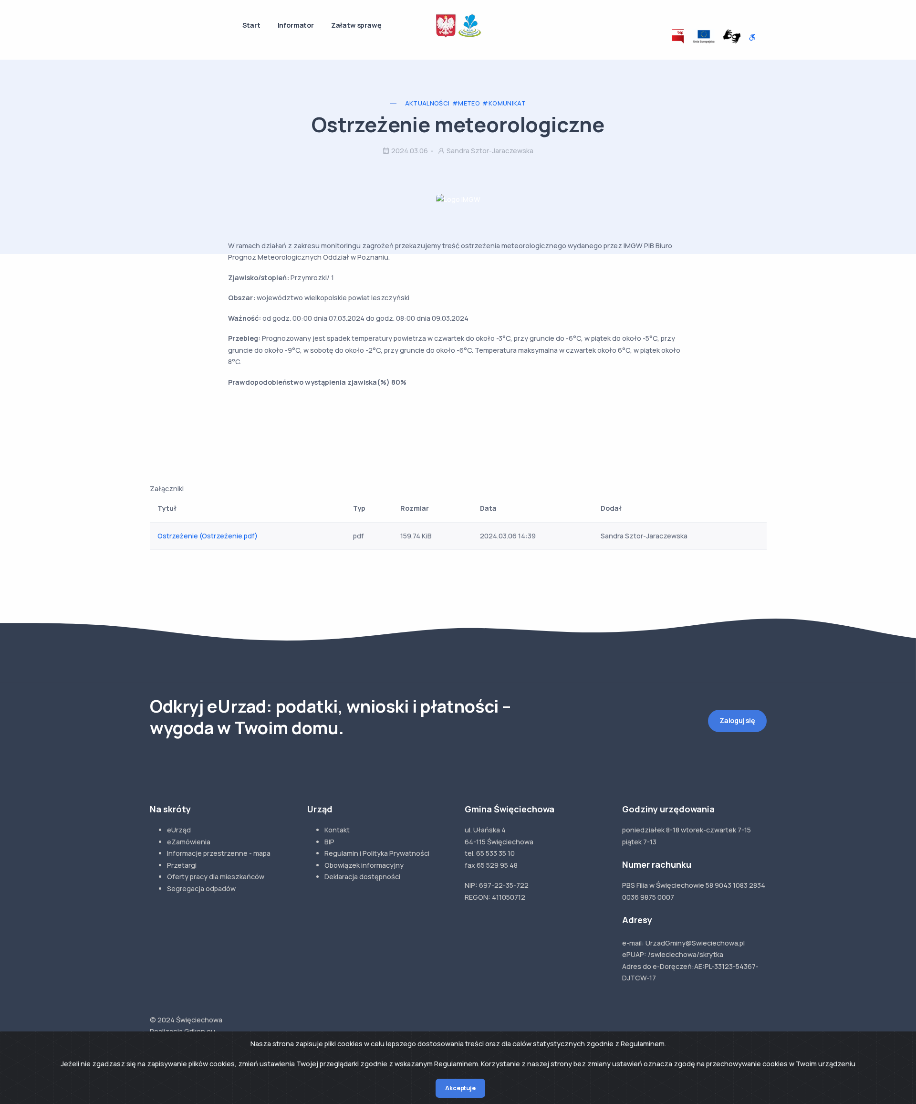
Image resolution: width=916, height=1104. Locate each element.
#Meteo (466, 103)
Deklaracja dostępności (362, 876)
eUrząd (179, 829)
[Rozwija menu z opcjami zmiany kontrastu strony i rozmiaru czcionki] (752, 37)
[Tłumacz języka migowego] (732, 36)
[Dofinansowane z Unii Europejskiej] (703, 36)
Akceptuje (460, 1088)
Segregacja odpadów (201, 888)
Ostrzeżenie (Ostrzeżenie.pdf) (207, 535)
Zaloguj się (737, 720)
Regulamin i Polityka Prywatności (376, 853)
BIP (329, 841)
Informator (296, 25)
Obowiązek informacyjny (364, 865)
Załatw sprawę (356, 25)
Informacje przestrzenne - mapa (219, 853)
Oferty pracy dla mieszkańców (215, 876)
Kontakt (337, 829)
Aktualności (427, 103)
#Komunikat (504, 103)
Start (251, 25)
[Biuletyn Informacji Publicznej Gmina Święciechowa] (678, 36)
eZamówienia (188, 841)
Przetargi (182, 865)
